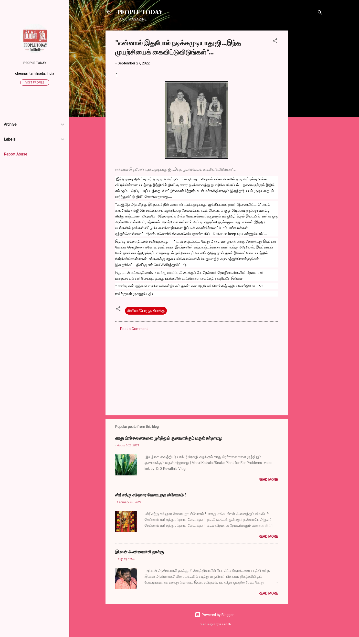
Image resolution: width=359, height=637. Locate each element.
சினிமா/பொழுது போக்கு (146, 310)
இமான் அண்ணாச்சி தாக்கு (139, 552)
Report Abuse (15, 154)
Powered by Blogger (217, 615)
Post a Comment (134, 329)
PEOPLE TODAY (139, 12)
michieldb (225, 624)
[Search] (320, 13)
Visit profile (34, 82)
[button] (275, 41)
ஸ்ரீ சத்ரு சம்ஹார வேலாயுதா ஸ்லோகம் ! (150, 495)
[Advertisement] (307, 104)
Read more (268, 479)
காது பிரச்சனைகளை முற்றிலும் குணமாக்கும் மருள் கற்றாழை (168, 438)
